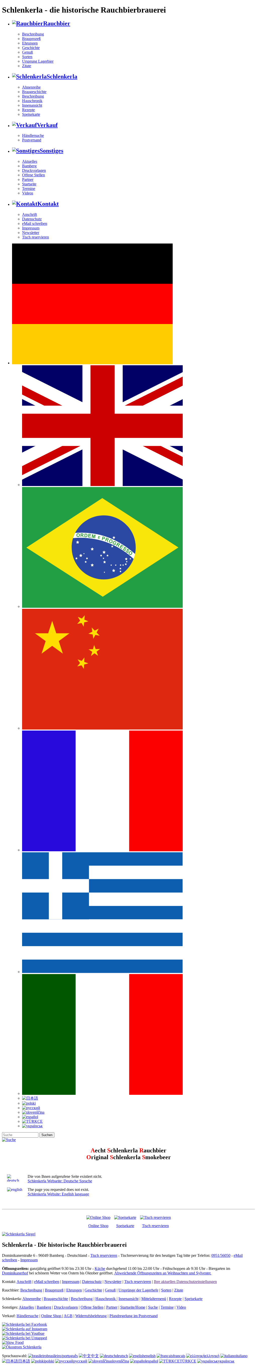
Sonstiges (51, 150)
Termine (28, 188)
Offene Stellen (33, 175)
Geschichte (31, 48)
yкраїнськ (226, 1361)
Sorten (27, 57)
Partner (27, 179)
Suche (153, 1307)
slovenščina (120, 1361)
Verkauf (47, 125)
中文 (95, 1356)
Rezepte (28, 110)
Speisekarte (31, 114)
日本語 (24, 1361)
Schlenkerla (62, 76)
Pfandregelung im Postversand (133, 1316)
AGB (68, 1316)
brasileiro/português (62, 1356)
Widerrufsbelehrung (91, 1316)
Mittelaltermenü (153, 1299)
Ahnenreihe (31, 87)
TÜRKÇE (188, 1361)
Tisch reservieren (35, 237)
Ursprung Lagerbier (37, 61)
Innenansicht (32, 105)
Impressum (30, 228)
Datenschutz (32, 219)
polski (49, 1361)
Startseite (29, 184)
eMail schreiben (34, 223)
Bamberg (29, 166)
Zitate (26, 66)
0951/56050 (220, 1255)
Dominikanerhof (15, 1273)
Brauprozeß (31, 38)
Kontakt (48, 203)
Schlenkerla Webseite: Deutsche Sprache (60, 1181)
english (150, 1356)
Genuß (27, 52)
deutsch (122, 1356)
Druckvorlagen (34, 170)
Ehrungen (30, 43)
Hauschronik (32, 101)
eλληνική (212, 1356)
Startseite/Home (132, 1307)
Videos (27, 193)
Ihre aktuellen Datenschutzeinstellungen (185, 1281)
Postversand (31, 140)
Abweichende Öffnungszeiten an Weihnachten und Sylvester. (162, 1273)
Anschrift (29, 214)
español (152, 1361)
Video (181, 1307)
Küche (100, 1268)
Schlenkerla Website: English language (58, 1194)
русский (80, 1361)
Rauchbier (56, 23)
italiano (241, 1356)
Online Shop (98, 1226)
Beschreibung (33, 34)
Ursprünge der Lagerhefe (138, 1290)
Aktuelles (29, 161)
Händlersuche (33, 135)
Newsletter (30, 232)
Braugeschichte (34, 92)
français (179, 1356)
